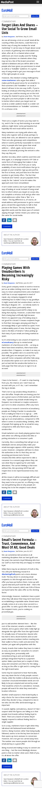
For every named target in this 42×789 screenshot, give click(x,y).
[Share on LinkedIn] (9, 220)
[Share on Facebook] (4, 220)
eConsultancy (8, 342)
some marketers (9, 80)
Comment (7, 226)
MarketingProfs (8, 574)
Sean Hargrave (9, 37)
